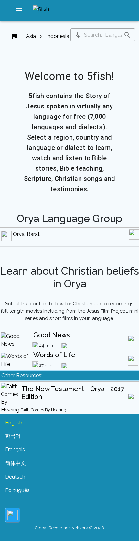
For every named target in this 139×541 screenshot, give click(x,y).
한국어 (13, 436)
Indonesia (57, 36)
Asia (31, 36)
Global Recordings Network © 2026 (69, 527)
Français (15, 449)
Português (17, 490)
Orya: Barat (26, 234)
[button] (19, 10)
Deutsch (15, 477)
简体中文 (15, 463)
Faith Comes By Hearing (43, 409)
